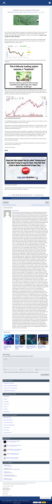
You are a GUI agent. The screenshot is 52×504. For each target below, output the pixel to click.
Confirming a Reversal (8, 472)
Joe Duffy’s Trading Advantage (9, 425)
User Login (24, 500)
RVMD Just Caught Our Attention (12, 457)
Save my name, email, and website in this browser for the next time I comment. (21, 372)
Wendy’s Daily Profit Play (8, 420)
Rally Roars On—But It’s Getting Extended (12, 469)
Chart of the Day (7, 427)
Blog (28, 500)
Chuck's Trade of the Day (14, 458)
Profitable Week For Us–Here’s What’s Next (14, 449)
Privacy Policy (15, 500)
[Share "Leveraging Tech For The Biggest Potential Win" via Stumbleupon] (27, 195)
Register (20, 500)
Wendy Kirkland (15, 12)
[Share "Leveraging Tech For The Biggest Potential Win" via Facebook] (12, 195)
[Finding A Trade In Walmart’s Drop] (5, 454)
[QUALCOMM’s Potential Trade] (43, 339)
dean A (5, 471)
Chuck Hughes (6, 401)
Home (4, 500)
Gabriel (5, 465)
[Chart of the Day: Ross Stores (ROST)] (5, 442)
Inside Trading (6, 430)
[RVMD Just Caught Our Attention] (5, 458)
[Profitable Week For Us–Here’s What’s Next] (5, 450)
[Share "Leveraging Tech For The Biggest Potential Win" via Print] (31, 195)
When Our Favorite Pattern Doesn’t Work (14, 445)
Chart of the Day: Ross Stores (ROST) (13, 441)
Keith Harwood (6, 404)
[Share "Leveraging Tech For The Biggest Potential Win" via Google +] (17, 195)
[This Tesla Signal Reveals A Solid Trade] (20, 339)
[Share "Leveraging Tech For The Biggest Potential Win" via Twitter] (15, 195)
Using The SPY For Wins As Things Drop (32, 346)
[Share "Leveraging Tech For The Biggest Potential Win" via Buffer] (25, 195)
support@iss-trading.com (8, 495)
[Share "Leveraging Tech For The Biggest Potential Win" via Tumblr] (19, 195)
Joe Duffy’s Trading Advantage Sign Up (10, 385)
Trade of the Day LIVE (7, 432)
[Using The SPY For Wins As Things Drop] (32, 339)
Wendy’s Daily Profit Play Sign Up (9, 390)
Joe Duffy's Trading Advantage (15, 450)
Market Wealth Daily (7, 417)
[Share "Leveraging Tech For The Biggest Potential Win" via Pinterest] (21, 195)
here (29, 93)
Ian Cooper (5, 406)
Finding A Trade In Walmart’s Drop (13, 453)
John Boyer (5, 409)
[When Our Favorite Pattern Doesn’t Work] (5, 446)
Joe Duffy (5, 399)
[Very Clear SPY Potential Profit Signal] (9, 339)
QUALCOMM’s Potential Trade (42, 346)
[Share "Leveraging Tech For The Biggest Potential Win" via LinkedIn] (23, 195)
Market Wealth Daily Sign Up (9, 383)
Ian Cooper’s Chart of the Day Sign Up (10, 388)
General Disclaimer (9, 500)
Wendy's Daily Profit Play (32, 12)
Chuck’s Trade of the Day (8, 422)
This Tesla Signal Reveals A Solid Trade (19, 347)
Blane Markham (6, 411)
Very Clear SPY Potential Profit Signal (8, 347)
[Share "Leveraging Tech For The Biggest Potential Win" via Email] (29, 195)
